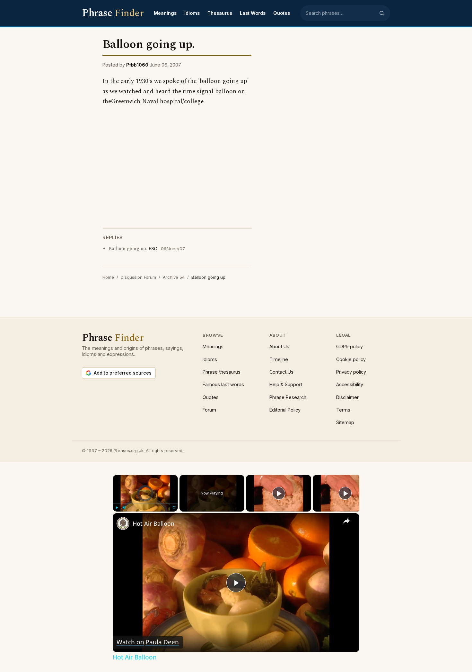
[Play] (116, 508)
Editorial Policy (285, 410)
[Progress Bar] (145, 503)
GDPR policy (349, 346)
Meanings (165, 13)
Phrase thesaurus (221, 372)
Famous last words (223, 384)
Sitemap (345, 422)
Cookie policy (351, 359)
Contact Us (281, 372)
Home (108, 277)
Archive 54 (174, 277)
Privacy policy (351, 372)
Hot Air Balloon (153, 523)
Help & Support (285, 384)
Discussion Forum (138, 277)
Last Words (253, 13)
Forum (209, 410)
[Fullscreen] (174, 508)
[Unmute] (124, 508)
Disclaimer (347, 397)
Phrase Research (287, 397)
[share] (346, 520)
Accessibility (349, 384)
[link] (123, 523)
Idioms (192, 13)
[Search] (382, 13)
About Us (279, 346)
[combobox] (340, 13)
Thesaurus (219, 13)
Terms (343, 410)
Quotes (281, 13)
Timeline (278, 359)
